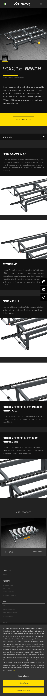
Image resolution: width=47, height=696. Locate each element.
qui (14, 670)
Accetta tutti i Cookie (23, 690)
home (4, 78)
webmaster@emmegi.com (10, 612)
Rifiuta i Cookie (23, 683)
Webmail (5, 606)
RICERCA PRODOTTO (8, 592)
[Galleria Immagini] (5, 60)
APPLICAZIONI (6, 588)
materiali (10, 78)
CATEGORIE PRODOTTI (8, 585)
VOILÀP (5, 574)
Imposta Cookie (23, 676)
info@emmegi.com (8, 616)
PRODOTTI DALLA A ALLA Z (10, 595)
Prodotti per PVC (19, 78)
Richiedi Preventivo (23, 119)
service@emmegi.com (8, 609)
